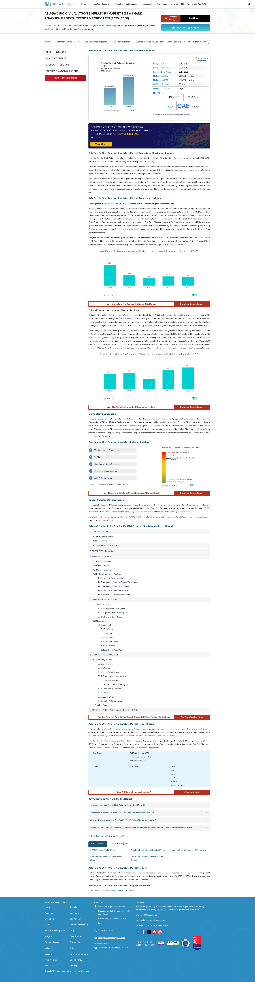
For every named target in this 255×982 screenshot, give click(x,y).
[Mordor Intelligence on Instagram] (160, 932)
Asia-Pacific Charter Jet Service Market (148, 850)
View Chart (101, 144)
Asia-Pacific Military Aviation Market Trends (147, 858)
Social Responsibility (78, 924)
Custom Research (102, 4)
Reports (85, 4)
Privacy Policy (51, 960)
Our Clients (50, 919)
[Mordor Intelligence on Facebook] (143, 932)
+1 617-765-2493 (198, 4)
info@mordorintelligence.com (111, 937)
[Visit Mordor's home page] (60, 4)
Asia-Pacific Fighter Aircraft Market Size (188, 850)
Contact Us (74, 942)
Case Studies (75, 936)
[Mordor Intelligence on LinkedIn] (138, 932)
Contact (174, 4)
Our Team (74, 913)
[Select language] (182, 4)
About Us (49, 913)
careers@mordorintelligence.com (150, 920)
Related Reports (98, 844)
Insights (48, 936)
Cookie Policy (75, 960)
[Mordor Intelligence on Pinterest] (154, 932)
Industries (162, 4)
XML (47, 965)
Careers (48, 954)
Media (47, 924)
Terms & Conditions (78, 954)
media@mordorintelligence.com (113, 947)
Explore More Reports (119, 844)
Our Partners (75, 919)
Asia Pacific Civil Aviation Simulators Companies (112, 890)
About (118, 4)
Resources (148, 4)
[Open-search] (249, 4)
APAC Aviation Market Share (102, 850)
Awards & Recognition (55, 930)
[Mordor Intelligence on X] (149, 932)
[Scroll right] (208, 42)
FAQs (72, 930)
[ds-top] (185, 27)
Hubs (71, 948)
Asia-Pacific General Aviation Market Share (106, 858)
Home (47, 907)
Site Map (73, 965)
